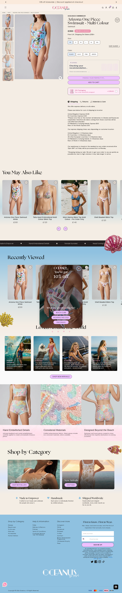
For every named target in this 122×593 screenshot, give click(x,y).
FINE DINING (61, 322)
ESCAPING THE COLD (61, 317)
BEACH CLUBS (61, 313)
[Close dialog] (79, 268)
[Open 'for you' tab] (116, 587)
